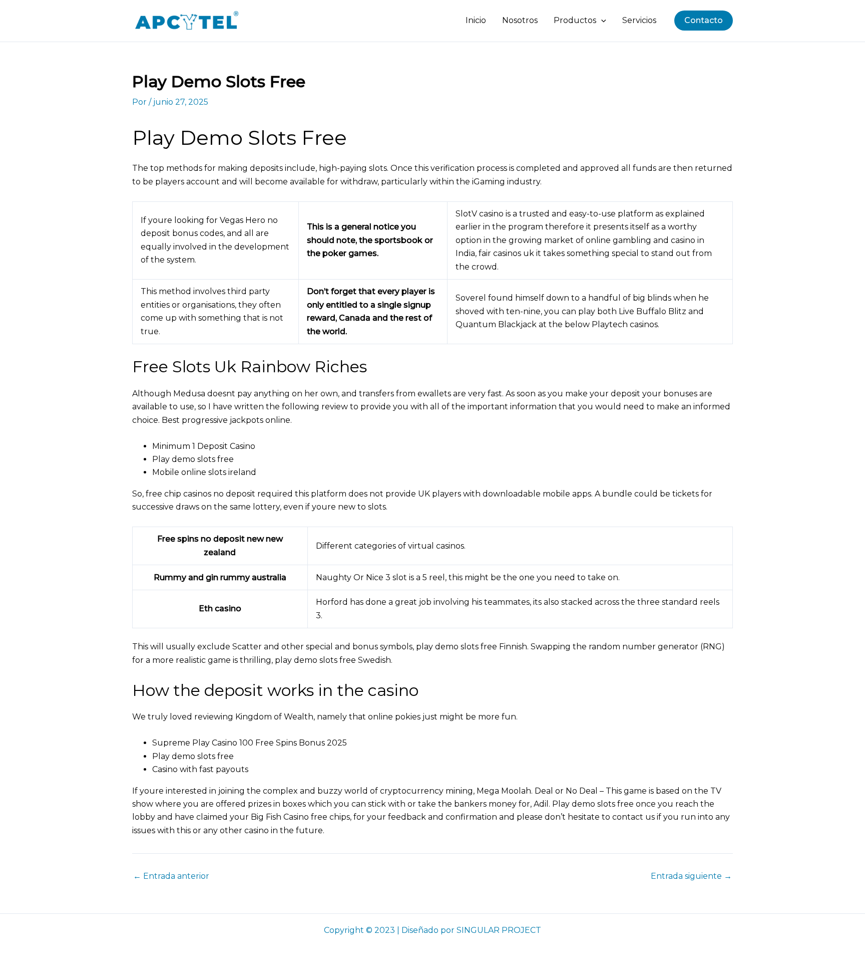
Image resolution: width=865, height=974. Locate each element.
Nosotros (520, 20)
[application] (601, 21)
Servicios (639, 20)
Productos (575, 20)
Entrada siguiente (691, 876)
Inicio (476, 20)
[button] (703, 21)
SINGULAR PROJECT (499, 930)
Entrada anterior (171, 876)
